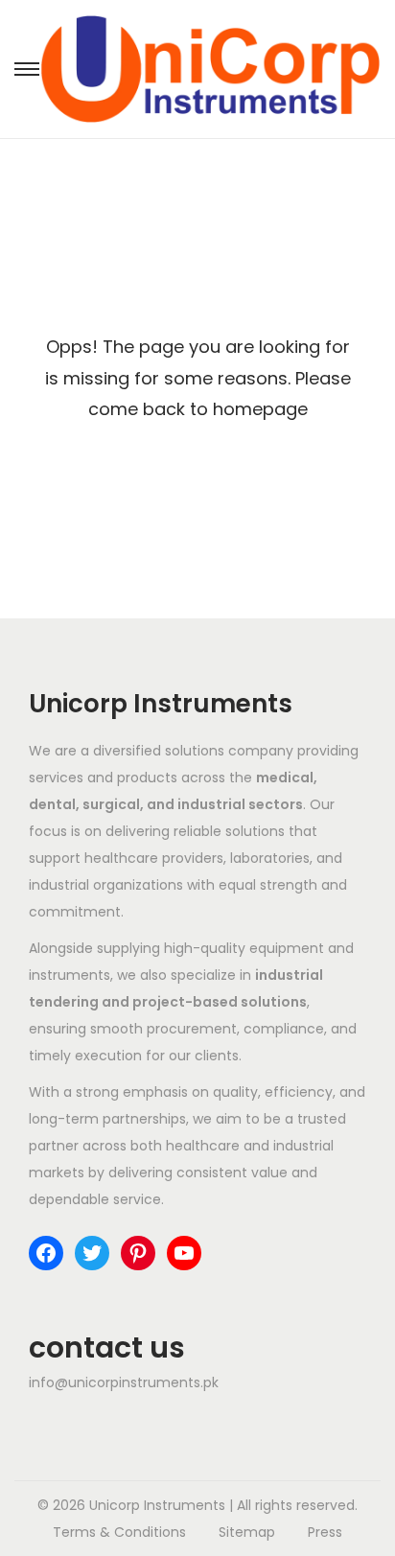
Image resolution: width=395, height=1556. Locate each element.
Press (325, 1532)
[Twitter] (92, 1253)
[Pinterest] (138, 1253)
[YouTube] (184, 1253)
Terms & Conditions (119, 1532)
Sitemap (247, 1532)
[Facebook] (46, 1253)
